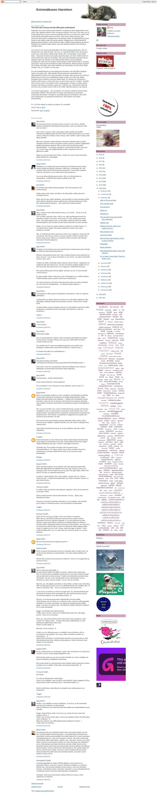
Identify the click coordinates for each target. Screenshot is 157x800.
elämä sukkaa (117, 329)
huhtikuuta (104, 280)
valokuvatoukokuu (111, 520)
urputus (118, 490)
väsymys (109, 526)
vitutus (110, 523)
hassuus (101, 340)
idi (122, 351)
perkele (119, 438)
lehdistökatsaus (110, 393)
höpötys (104, 350)
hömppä (108, 347)
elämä (102, 324)
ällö (121, 528)
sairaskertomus (107, 459)
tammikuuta (105, 290)
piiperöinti (111, 440)
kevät (101, 377)
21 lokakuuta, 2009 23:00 (43, 388)
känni (99, 391)
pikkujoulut (120, 440)
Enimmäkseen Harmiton (54, 9)
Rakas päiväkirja (105, 247)
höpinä (119, 347)
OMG (111, 427)
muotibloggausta (114, 411)
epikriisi (110, 333)
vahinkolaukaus (102, 497)
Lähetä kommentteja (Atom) (44, 791)
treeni (111, 481)
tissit (111, 478)
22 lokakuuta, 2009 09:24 (43, 459)
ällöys (100, 530)
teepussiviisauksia (103, 474)
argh (41, 110)
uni (101, 490)
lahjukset (121, 391)
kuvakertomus (118, 386)
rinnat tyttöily (104, 455)
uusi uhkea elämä (109, 492)
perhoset (113, 438)
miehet (104, 405)
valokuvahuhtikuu (111, 504)
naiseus (113, 421)
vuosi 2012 (117, 523)
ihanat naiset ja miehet (115, 356)
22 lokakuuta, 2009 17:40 (43, 544)
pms (101, 444)
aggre (115, 310)
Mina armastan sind (106, 232)
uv (122, 493)
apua (115, 312)
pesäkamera (102, 440)
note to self (113, 424)
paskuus (119, 435)
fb (105, 336)
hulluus (112, 342)
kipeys (111, 377)
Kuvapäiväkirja (101, 125)
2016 (101, 165)
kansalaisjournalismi (118, 370)
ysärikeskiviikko (104, 528)
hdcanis (39, 464)
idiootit (103, 353)
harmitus (121, 338)
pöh (122, 446)
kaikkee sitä (108, 370)
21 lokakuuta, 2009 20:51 (43, 242)
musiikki (114, 413)
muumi (115, 418)
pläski (116, 442)
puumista (70, 50)
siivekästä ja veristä (117, 461)
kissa (106, 379)
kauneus (119, 372)
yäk (112, 528)
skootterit (108, 464)
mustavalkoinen (104, 418)
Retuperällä (104, 244)
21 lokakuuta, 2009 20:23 (43, 159)
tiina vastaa (119, 474)
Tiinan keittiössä (105, 476)
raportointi (114, 452)
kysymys (121, 389)
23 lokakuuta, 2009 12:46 (43, 696)
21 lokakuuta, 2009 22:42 (43, 317)
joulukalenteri (106, 367)
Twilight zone (104, 223)
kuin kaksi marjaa (110, 381)
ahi (119, 310)
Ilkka (38, 121)
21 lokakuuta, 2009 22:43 (43, 327)
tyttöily (111, 485)
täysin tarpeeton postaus (108, 486)
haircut (104, 338)
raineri (111, 448)
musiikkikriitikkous (111, 416)
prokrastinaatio (103, 446)
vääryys (116, 526)
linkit (104, 395)
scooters (102, 462)
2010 (101, 185)
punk (110, 446)
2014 (101, 171)
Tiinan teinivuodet (118, 476)
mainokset (104, 400)
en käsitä (47, 110)
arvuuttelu (115, 314)
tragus (122, 478)
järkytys (100, 370)
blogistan (106, 319)
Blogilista (99, 538)
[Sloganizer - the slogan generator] (41, 21)
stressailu (120, 464)
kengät (102, 375)
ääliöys (116, 530)
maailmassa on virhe (110, 397)
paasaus (110, 431)
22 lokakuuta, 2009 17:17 (43, 534)
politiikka (120, 444)
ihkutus (112, 359)
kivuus (117, 379)
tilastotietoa (101, 478)
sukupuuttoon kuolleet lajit (111, 465)
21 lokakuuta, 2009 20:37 (43, 180)
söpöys (106, 470)
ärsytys (106, 530)
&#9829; (103, 307)
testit (111, 474)
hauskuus (107, 340)
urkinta (110, 490)
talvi (101, 472)
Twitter (98, 127)
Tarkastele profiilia (113, 36)
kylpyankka (113, 388)
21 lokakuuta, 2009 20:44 (43, 205)
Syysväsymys (105, 207)
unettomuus (121, 488)
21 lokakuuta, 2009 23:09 (43, 433)
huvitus (117, 345)
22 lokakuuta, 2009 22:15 (43, 644)
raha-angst (104, 448)
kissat (110, 379)
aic (123, 310)
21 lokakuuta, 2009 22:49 (43, 354)
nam (103, 423)
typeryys (104, 485)
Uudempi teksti (36, 787)
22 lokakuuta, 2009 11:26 (43, 510)
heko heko (115, 340)
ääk (112, 530)
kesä (119, 374)
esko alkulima (119, 333)
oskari (115, 429)
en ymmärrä (117, 331)
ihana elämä (109, 353)
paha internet (118, 431)
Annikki (38, 548)
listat (108, 395)
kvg (107, 388)
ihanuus (102, 358)
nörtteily (103, 427)
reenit (121, 452)
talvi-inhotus (107, 472)
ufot (116, 488)
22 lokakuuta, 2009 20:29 (43, 563)
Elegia (38, 164)
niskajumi (113, 422)
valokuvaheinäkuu (111, 502)
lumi (113, 395)
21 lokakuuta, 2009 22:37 (43, 287)
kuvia (100, 388)
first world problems (118, 335)
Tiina (38, 210)
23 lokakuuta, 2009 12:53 (43, 725)
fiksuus (109, 335)
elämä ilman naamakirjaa (115, 324)
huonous (111, 345)
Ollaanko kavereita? (103, 546)
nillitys (107, 422)
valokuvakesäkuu (110, 509)
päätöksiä (116, 446)
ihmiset (117, 361)
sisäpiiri (100, 464)
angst (109, 312)
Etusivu (60, 787)
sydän (120, 468)
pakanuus (113, 433)
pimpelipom (101, 442)
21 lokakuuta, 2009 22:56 (43, 371)
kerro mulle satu (111, 375)
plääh (121, 442)
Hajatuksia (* (104, 214)
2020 (101, 154)
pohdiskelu (113, 444)
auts (120, 314)
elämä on (117, 327)
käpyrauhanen (107, 390)
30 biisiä (114, 307)
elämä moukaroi (105, 327)
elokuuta (104, 266)
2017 (101, 161)
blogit (112, 319)
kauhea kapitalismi (109, 372)
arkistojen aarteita (105, 314)
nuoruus (120, 425)
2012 (101, 178)
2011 (101, 181)
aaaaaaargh (108, 310)
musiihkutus (106, 413)
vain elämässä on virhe (114, 497)
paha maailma (104, 433)
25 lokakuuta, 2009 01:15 (43, 756)
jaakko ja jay (113, 365)
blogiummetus (119, 319)
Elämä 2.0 (103, 210)
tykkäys (113, 483)
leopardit (121, 393)
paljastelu (120, 433)
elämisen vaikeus (118, 321)
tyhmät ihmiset (103, 483)
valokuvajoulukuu (110, 507)
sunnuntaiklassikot (108, 468)
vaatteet (111, 495)
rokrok (118, 455)
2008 (101, 294)
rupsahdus (118, 457)
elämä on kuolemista (105, 329)
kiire (107, 377)
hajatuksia (113, 338)
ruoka (112, 457)
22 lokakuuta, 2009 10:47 (43, 482)
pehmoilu (102, 438)
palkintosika (102, 436)
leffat (99, 393)
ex (99, 335)
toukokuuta (104, 276)
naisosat (120, 421)
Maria (38, 392)
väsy (104, 526)
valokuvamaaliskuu (110, 512)
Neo (37, 185)
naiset (106, 421)
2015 (101, 168)
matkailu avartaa (114, 400)
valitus (104, 499)
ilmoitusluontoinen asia (111, 363)
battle (115, 316)
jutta (122, 368)
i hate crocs (115, 351)
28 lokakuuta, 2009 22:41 (43, 779)
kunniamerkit (113, 383)
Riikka (38, 730)
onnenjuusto (108, 429)
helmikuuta (104, 287)
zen (117, 528)
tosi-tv (116, 478)
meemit (103, 403)
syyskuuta (104, 263)
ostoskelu (121, 429)
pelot (108, 438)
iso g (105, 365)
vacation (118, 495)
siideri (109, 461)
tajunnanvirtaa (117, 470)
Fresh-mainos (44, 91)
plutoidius (109, 442)
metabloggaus (116, 403)
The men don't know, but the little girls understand (53, 27)
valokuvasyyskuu (110, 515)
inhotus (101, 365)
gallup (99, 338)
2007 (101, 298)
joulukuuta (104, 191)
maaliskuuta (105, 283)
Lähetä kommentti (37, 783)
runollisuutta (104, 457)
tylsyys (120, 483)
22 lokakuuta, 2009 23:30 (43, 667)
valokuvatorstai (111, 517)
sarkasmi (117, 459)
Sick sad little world (106, 203)
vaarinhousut (103, 495)
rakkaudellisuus (103, 450)
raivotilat (118, 448)
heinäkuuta (104, 270)
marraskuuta (105, 194)
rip (112, 455)
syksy (100, 470)
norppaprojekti (103, 425)
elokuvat (110, 321)
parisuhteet (110, 436)
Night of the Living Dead (108, 200)
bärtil (101, 321)
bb (121, 316)
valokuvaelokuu (116, 499)
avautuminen (105, 317)
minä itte (114, 408)
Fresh (51, 516)
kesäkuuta (104, 273)
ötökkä (121, 530)
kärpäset (114, 390)
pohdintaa (106, 444)
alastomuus (102, 312)
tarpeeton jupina (117, 472)
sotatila (115, 464)
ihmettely (110, 361)
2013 (101, 175)
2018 (101, 158)
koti (123, 379)
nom (118, 422)
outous (101, 431)
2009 (101, 188)
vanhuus (101, 523)
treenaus (103, 480)
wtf (122, 525)
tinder (107, 478)
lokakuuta (104, 198)
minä (105, 409)
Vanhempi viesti (84, 787)
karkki (101, 372)
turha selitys (119, 481)
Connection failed (106, 235)
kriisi (100, 381)
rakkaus (114, 450)
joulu (121, 365)
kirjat (117, 377)
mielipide (113, 406)
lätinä (117, 395)
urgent (105, 490)
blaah (99, 319)
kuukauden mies (105, 386)
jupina (117, 368)
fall (102, 336)
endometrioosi (101, 333)
